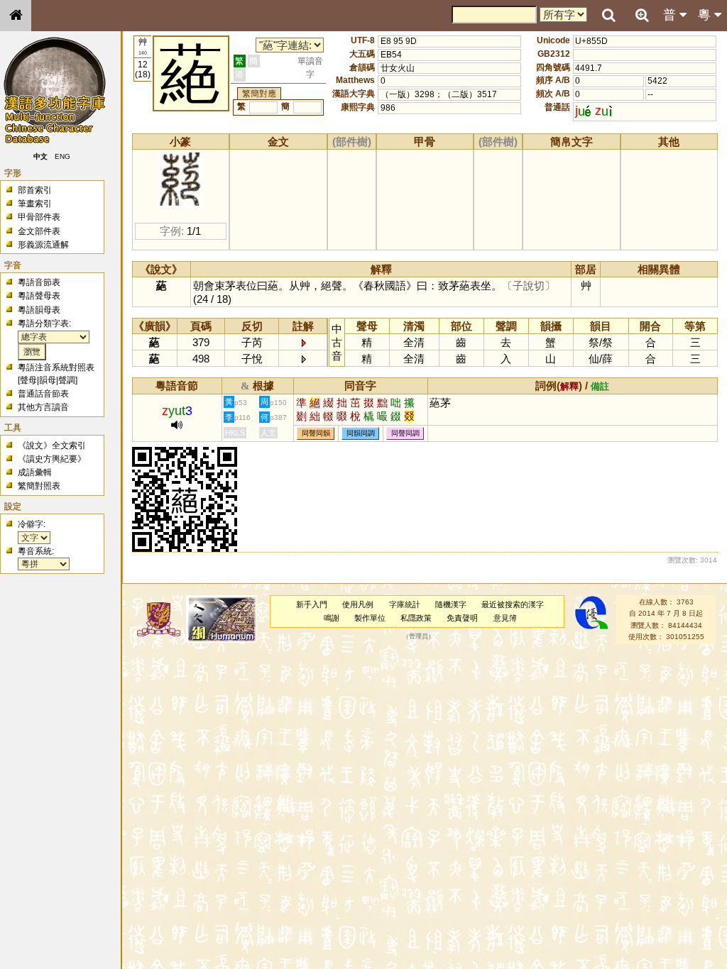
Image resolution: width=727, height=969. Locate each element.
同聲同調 (405, 433)
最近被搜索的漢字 (512, 604)
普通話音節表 (43, 394)
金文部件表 (39, 231)
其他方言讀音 (43, 407)
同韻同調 (360, 433)
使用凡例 (357, 604)
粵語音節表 (39, 282)
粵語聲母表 (39, 296)
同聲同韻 (316, 433)
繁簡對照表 (39, 486)
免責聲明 (462, 618)
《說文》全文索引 (52, 445)
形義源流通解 (43, 245)
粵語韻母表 (39, 310)
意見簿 (505, 618)
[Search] (608, 15)
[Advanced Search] (641, 15)
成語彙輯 (35, 472)
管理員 (418, 637)
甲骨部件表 (39, 217)
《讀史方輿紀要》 (52, 459)
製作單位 (370, 618)
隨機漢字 (450, 604)
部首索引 (35, 190)
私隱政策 (416, 618)
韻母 (47, 380)
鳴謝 (331, 618)
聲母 (28, 380)
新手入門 (311, 604)
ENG (62, 156)
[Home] (15, 15)
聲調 (66, 380)
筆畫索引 (35, 204)
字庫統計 (404, 604)
